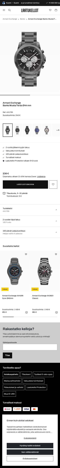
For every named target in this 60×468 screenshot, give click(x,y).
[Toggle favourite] (53, 184)
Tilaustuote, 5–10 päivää (17, 193)
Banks (22, 19)
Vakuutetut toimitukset (15, 151)
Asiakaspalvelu (11, 374)
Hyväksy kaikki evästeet (30, 446)
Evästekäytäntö (30, 438)
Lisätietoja (41, 176)
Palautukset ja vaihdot (13, 387)
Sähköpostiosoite (10, 343)
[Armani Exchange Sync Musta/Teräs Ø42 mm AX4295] (15, 271)
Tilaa (7, 355)
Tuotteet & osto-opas (43, 374)
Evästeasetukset (30, 459)
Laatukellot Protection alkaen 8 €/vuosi (21, 161)
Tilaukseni (26, 374)
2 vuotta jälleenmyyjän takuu (17, 147)
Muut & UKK (9, 394)
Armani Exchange (10, 19)
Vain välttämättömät (30, 452)
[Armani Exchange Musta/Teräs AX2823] (45, 271)
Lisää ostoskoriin (25, 184)
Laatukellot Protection (36, 387)
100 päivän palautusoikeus (16, 154)
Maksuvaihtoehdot (12, 381)
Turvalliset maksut (13, 157)
